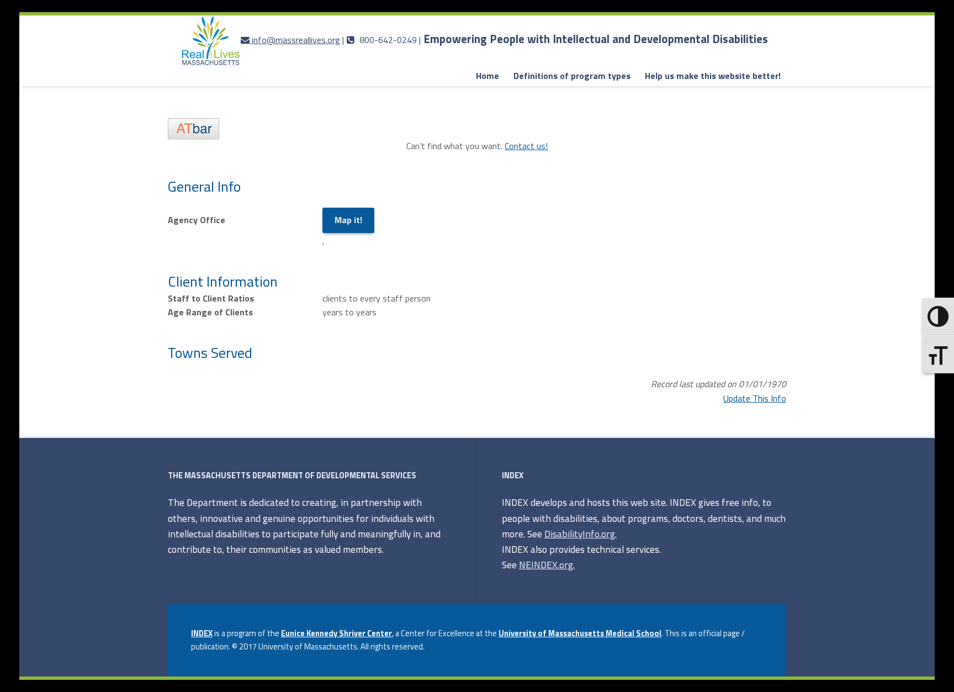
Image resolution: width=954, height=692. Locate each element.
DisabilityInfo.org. (580, 533)
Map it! (348, 219)
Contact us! (526, 145)
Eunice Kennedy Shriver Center (336, 633)
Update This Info (754, 398)
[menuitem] (487, 76)
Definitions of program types (571, 75)
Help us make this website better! (713, 75)
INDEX (202, 633)
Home (487, 75)
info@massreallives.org (296, 39)
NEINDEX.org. (547, 564)
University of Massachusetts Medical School (580, 633)
